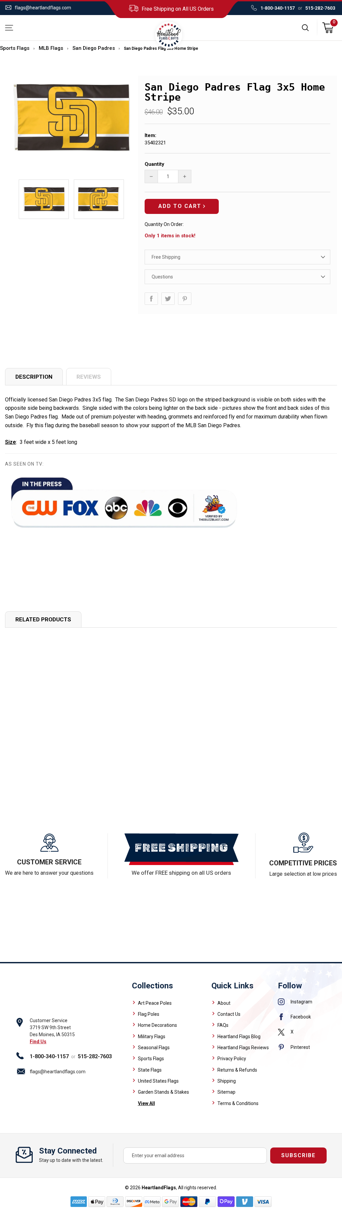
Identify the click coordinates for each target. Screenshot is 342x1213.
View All (146, 1103)
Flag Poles (148, 1014)
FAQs (222, 1025)
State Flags (150, 1070)
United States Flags (158, 1081)
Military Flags (151, 1036)
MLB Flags (51, 48)
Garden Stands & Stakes (163, 1092)
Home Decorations (157, 1025)
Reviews (88, 376)
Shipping (226, 1081)
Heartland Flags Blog (239, 1036)
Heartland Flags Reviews (243, 1047)
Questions (162, 276)
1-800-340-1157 (278, 8)
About (223, 1003)
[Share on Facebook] (151, 298)
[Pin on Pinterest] (184, 298)
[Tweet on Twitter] (168, 298)
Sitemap (226, 1092)
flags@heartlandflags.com (43, 7)
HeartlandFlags (159, 1187)
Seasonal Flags (154, 1047)
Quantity (154, 164)
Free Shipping (166, 257)
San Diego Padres (93, 48)
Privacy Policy (231, 1058)
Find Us (38, 1041)
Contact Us (228, 1014)
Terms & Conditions (238, 1103)
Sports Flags (14, 48)
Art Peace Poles (155, 1003)
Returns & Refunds (237, 1070)
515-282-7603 (320, 8)
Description (33, 376)
